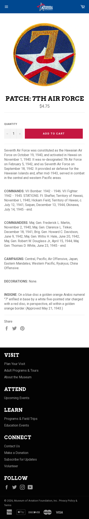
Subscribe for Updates (20, 459)
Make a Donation (16, 453)
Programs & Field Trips (20, 419)
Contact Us (12, 446)
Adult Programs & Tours (21, 370)
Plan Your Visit (14, 364)
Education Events (16, 425)
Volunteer (11, 466)
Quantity (10, 124)
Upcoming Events (16, 398)
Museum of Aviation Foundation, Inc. (36, 500)
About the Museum (17, 377)
